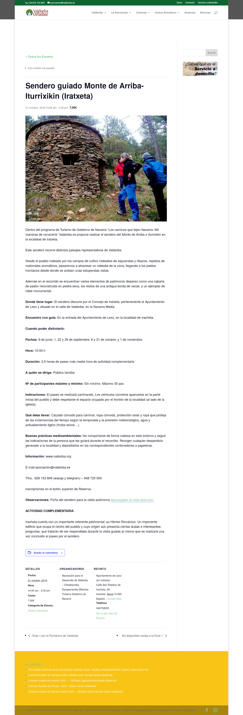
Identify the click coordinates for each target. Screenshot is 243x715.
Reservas (190, 12)
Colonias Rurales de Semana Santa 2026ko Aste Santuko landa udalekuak (70, 675)
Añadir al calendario (46, 552)
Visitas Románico (165, 12)
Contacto (190, 3)
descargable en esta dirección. (132, 499)
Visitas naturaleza (38, 610)
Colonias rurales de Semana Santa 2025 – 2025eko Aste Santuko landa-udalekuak (75, 691)
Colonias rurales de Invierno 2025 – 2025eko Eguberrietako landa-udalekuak (72, 680)
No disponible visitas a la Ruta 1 (142, 636)
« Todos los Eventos (39, 56)
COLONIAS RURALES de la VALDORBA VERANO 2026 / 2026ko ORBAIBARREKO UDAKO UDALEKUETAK (88, 669)
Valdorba (97, 12)
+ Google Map (113, 598)
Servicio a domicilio (208, 3)
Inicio (179, 3)
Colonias (141, 12)
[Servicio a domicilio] (200, 69)
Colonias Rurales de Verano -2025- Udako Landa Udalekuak (62, 686)
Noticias (205, 12)
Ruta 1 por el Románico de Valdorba (55, 636)
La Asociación (119, 12)
